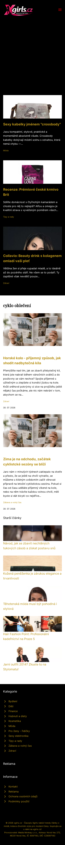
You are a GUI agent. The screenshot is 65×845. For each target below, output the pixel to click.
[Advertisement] (32, 50)
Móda (6, 150)
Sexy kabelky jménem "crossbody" (32, 124)
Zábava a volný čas (12, 502)
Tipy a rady (8, 217)
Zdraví (6, 283)
